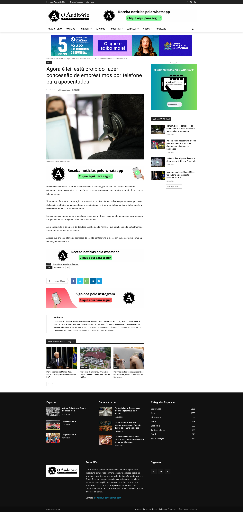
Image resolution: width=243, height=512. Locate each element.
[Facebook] (187, 2)
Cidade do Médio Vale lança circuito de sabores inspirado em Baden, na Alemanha (129, 439)
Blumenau (84, 368)
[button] (193, 28)
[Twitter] (195, 2)
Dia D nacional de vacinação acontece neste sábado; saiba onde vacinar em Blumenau (128, 374)
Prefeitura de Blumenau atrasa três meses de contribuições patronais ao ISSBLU (95, 374)
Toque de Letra (69, 421)
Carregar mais (173, 186)
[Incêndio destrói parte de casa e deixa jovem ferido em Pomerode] (158, 162)
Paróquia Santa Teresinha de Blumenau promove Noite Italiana (127, 411)
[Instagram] (191, 2)
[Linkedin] (93, 281)
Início (48, 58)
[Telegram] (99, 281)
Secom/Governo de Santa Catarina (65, 264)
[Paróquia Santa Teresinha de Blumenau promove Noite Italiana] (105, 411)
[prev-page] (48, 384)
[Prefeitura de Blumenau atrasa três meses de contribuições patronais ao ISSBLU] (95, 358)
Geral (62, 58)
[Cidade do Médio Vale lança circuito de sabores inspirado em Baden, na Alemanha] (105, 440)
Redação (53, 90)
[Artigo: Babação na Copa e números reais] (53, 411)
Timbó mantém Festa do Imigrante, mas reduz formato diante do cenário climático (128, 425)
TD (67, 267)
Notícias (55, 58)
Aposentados (59, 267)
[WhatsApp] (86, 281)
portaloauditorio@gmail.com (107, 497)
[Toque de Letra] (53, 425)
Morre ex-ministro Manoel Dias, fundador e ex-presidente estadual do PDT (61, 374)
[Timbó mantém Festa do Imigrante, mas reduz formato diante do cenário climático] (105, 426)
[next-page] (52, 384)
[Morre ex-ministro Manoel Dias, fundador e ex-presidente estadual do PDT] (61, 358)
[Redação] (49, 323)
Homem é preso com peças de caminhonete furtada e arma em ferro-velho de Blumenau (180, 128)
